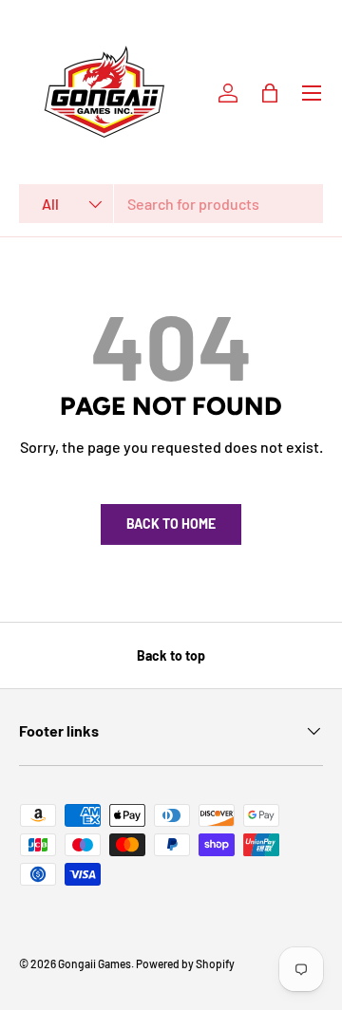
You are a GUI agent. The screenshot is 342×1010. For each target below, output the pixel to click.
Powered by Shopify (185, 963)
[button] (270, 93)
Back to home (171, 523)
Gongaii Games (94, 963)
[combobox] (171, 203)
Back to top (171, 655)
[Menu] (311, 93)
